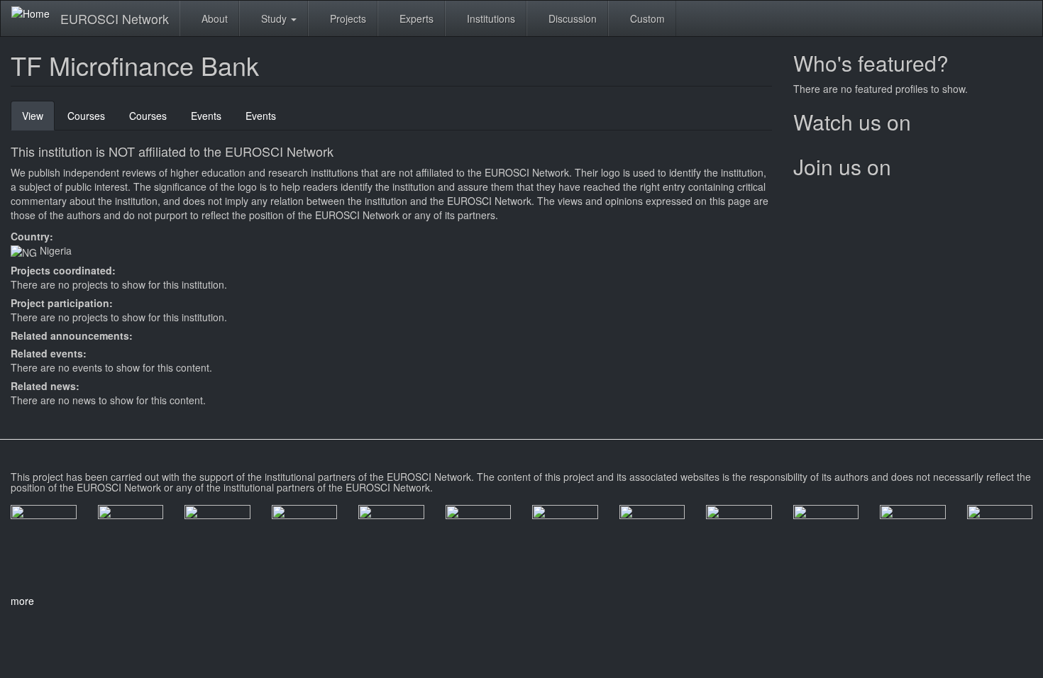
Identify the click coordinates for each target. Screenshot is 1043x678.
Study (273, 18)
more (22, 601)
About (213, 18)
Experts (415, 18)
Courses (86, 116)
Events (206, 116)
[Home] (35, 13)
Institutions (489, 18)
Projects (346, 18)
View (38, 119)
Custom (646, 18)
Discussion (571, 18)
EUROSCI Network (114, 18)
